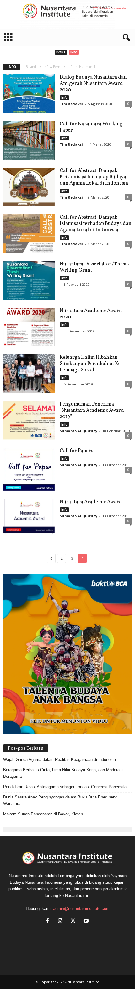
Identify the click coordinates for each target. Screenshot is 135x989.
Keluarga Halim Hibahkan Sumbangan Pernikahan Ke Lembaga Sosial (90, 364)
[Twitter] (74, 921)
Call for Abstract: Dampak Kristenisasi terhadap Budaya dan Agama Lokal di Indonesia (94, 177)
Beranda (32, 67)
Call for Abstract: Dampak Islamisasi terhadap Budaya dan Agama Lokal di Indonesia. (96, 223)
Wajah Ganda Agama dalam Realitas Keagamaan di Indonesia (59, 759)
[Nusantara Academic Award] (29, 518)
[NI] (67, 14)
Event (61, 52)
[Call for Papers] (29, 469)
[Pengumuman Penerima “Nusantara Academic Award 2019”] (29, 420)
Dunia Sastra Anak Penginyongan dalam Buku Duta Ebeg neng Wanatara (60, 800)
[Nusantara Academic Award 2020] (29, 327)
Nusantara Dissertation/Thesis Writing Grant (94, 267)
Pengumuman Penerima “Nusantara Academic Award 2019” (92, 410)
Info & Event (53, 67)
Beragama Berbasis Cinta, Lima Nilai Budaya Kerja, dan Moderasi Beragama (63, 773)
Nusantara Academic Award (91, 502)
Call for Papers (76, 450)
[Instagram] (61, 921)
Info (74, 52)
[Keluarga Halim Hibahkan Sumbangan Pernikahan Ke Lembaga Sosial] (29, 373)
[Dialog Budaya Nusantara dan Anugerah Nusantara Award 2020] (29, 93)
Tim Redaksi (71, 104)
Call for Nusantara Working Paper (91, 127)
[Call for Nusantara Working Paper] (29, 140)
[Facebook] (48, 921)
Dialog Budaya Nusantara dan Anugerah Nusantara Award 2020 (93, 83)
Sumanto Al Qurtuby (78, 430)
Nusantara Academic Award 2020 (91, 314)
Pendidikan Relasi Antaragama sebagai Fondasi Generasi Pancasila (65, 786)
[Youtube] (87, 921)
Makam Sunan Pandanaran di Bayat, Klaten (43, 814)
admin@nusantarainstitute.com (81, 908)
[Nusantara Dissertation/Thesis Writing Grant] (29, 280)
